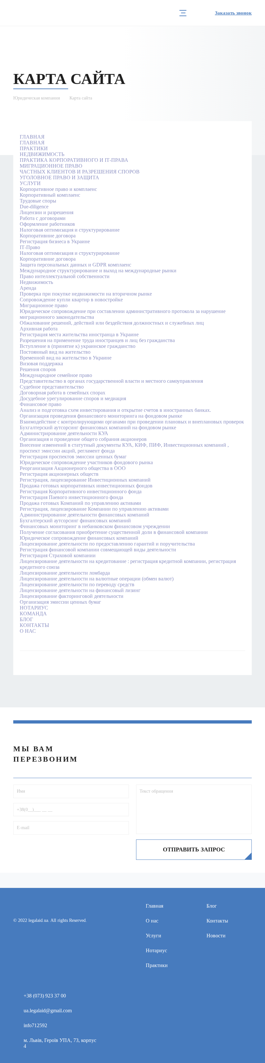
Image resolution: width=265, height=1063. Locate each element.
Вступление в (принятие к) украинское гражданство (77, 346)
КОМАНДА (33, 613)
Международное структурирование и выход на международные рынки (98, 270)
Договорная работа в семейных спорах (62, 392)
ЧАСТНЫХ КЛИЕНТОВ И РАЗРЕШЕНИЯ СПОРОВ (80, 171)
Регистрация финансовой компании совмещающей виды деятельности (98, 549)
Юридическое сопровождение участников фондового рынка (86, 462)
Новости (216, 935)
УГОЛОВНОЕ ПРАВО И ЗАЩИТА (59, 177)
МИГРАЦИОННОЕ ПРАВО (51, 166)
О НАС (28, 631)
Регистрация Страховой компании (58, 555)
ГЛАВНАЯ (32, 137)
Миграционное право (44, 305)
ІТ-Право (30, 247)
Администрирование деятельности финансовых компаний (84, 514)
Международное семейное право (56, 375)
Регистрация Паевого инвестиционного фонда (71, 497)
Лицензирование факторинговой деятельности (71, 596)
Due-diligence (34, 206)
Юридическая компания (36, 98)
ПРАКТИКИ (34, 148)
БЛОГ (26, 619)
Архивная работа (39, 328)
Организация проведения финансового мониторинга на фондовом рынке (101, 416)
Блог (212, 906)
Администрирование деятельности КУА (64, 433)
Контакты (217, 920)
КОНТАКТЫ (34, 625)
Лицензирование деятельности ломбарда (65, 573)
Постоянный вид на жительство (55, 352)
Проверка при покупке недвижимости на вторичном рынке (86, 294)
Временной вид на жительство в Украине (65, 357)
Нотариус (156, 950)
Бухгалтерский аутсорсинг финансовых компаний (75, 520)
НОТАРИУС (34, 607)
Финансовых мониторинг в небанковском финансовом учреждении (95, 526)
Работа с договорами (43, 218)
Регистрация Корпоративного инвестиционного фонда (81, 491)
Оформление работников (47, 224)
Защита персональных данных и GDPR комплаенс (75, 264)
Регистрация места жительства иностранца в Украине (79, 334)
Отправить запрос (194, 849)
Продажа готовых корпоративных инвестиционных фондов (86, 485)
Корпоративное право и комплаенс (58, 189)
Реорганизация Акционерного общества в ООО (73, 468)
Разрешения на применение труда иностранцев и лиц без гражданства (97, 340)
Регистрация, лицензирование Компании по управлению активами (94, 509)
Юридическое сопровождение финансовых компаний (79, 538)
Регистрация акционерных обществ (59, 474)
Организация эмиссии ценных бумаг (60, 602)
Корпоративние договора (48, 235)
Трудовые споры (38, 200)
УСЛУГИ (30, 183)
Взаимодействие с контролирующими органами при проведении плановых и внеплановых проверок (132, 421)
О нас (152, 920)
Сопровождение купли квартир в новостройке (71, 299)
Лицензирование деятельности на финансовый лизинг (80, 590)
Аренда (28, 288)
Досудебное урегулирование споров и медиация (73, 398)
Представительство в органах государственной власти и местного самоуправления (111, 381)
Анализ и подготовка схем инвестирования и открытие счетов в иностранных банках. (115, 410)
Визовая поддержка (41, 363)
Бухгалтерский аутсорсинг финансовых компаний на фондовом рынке (98, 427)
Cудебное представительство (52, 387)
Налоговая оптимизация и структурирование (70, 230)
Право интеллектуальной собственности (65, 276)
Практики (157, 965)
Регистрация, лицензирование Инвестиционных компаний (85, 480)
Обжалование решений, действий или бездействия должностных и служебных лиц (112, 323)
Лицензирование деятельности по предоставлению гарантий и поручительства (107, 544)
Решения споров (38, 369)
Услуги (153, 935)
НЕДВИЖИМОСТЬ (42, 154)
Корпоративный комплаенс (50, 195)
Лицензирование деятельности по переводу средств (77, 584)
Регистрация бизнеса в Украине (55, 241)
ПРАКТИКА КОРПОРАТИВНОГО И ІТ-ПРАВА (74, 160)
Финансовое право (40, 404)
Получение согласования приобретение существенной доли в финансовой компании (114, 532)
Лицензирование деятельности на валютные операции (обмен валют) (97, 578)
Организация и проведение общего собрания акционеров (83, 439)
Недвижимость (36, 282)
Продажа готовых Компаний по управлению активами (80, 503)
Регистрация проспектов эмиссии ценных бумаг (73, 456)
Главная (154, 906)
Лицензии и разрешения (46, 212)
